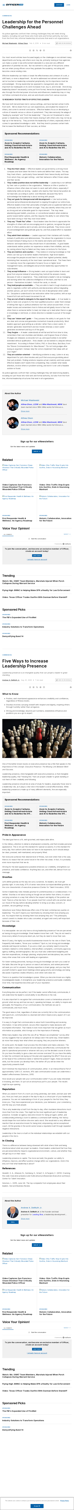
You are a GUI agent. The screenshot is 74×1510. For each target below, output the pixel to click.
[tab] (7, 534)
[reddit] (40, 50)
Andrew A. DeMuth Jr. (11, 680)
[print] (71, 50)
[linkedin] (33, 50)
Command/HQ (7, 15)
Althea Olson (23, 43)
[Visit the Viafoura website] (67, 544)
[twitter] (37, 50)
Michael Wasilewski (9, 43)
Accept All (37, 1506)
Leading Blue (37, 1214)
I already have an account (37, 559)
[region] (37, 539)
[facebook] (30, 50)
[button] (3, 4)
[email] (44, 50)
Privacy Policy (64, 1500)
